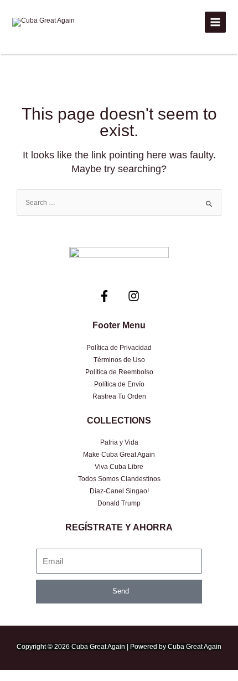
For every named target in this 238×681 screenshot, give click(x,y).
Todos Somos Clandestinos (119, 479)
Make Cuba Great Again (119, 454)
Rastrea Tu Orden (119, 396)
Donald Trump (119, 503)
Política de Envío (119, 384)
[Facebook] (104, 296)
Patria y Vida (119, 442)
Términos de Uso (119, 360)
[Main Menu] (215, 22)
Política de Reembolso (119, 372)
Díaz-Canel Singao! (119, 491)
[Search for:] (119, 203)
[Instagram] (133, 296)
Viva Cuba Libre (119, 467)
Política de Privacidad (119, 348)
